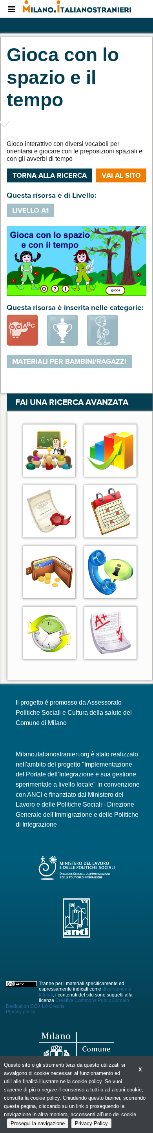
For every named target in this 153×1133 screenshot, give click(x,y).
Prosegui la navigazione (38, 1123)
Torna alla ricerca (50, 175)
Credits (56, 1006)
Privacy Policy (91, 1123)
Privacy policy (20, 1012)
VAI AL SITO (121, 175)
